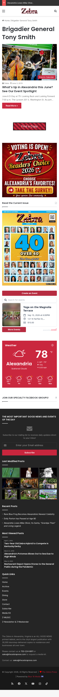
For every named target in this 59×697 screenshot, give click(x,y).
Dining (5, 595)
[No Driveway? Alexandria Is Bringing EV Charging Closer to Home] (29, 483)
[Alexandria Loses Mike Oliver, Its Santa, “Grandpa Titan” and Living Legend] (48, 473)
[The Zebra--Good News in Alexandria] (29, 11)
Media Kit (6, 613)
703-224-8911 (27, 651)
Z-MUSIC (6, 617)
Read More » (12, 105)
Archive (5, 586)
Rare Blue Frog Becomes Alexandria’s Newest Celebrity (29, 514)
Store (4, 600)
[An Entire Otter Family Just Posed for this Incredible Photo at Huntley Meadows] (11, 494)
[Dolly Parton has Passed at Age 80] (29, 473)
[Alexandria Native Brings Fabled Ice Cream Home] (48, 483)
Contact (6, 604)
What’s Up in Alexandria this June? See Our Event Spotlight (27, 89)
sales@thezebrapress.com (14, 654)
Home (7, 20)
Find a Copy (29, 126)
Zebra (6, 83)
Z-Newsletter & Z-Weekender (15, 622)
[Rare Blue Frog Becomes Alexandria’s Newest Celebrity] (11, 473)
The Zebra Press (49, 672)
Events (5, 591)
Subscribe (6, 608)
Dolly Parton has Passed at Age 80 (20, 518)
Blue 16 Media (34, 676)
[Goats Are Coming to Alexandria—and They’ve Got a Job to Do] (29, 494)
